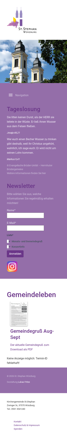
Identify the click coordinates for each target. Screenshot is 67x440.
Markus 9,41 (13, 159)
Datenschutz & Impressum (27, 425)
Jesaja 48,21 (13, 132)
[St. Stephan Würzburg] (21, 19)
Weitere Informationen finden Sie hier (26, 173)
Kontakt (17, 421)
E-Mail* (11, 223)
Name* (11, 210)
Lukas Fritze (24, 382)
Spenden (18, 429)
